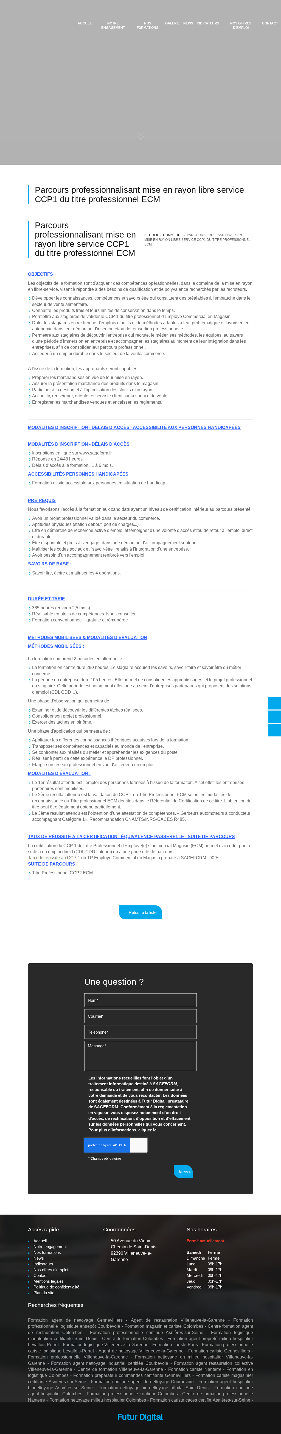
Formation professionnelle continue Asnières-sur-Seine (146, 1332)
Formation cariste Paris (175, 1344)
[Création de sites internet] (140, 1418)
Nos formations (147, 25)
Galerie (172, 23)
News (188, 23)
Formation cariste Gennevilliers (219, 1351)
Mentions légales (48, 1281)
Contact (270, 23)
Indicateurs (208, 23)
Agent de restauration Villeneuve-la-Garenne (178, 1320)
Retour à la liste (142, 912)
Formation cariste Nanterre (194, 1369)
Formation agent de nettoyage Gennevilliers (75, 1320)
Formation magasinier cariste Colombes (164, 1326)
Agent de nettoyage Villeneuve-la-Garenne (141, 1351)
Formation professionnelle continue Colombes (132, 1393)
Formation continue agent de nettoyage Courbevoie (142, 1381)
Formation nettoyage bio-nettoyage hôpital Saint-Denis (154, 1387)
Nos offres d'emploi (240, 25)
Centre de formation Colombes (132, 1338)
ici (155, 1130)
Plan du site (43, 1292)
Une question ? (108, 127)
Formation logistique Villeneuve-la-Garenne (105, 1344)
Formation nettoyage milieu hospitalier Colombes (97, 1400)
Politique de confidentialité (56, 1287)
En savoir (71, 124)
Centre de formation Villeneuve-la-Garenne (120, 1369)
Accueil (85, 23)
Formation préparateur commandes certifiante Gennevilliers (132, 1375)
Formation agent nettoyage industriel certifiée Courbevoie (109, 1363)
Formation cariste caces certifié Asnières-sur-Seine (200, 1400)
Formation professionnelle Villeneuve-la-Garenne (78, 1357)
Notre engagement (113, 25)
